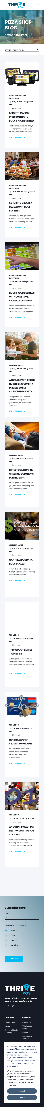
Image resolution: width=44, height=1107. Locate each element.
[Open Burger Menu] (38, 5)
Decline (22, 1097)
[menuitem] (10, 1022)
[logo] (20, 989)
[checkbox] (22, 939)
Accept (22, 1091)
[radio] (22, 931)
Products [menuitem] (9, 1017)
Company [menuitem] (26, 1017)
